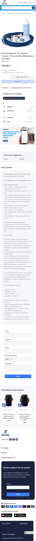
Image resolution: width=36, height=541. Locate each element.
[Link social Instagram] (13, 439)
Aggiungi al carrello (22, 77)
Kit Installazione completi (22, 13)
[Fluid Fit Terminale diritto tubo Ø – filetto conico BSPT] (8, 400)
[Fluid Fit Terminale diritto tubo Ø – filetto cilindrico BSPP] (24, 400)
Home (3, 13)
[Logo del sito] (4, 2)
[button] (33, 408)
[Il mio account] (30, 2)
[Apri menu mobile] (34, 2)
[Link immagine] (5, 433)
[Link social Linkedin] (16, 439)
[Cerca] (33, 8)
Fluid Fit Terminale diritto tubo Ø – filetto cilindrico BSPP (24, 417)
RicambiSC (10, 13)
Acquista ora (18, 81)
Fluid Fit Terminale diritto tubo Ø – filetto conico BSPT (9, 416)
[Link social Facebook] (10, 439)
